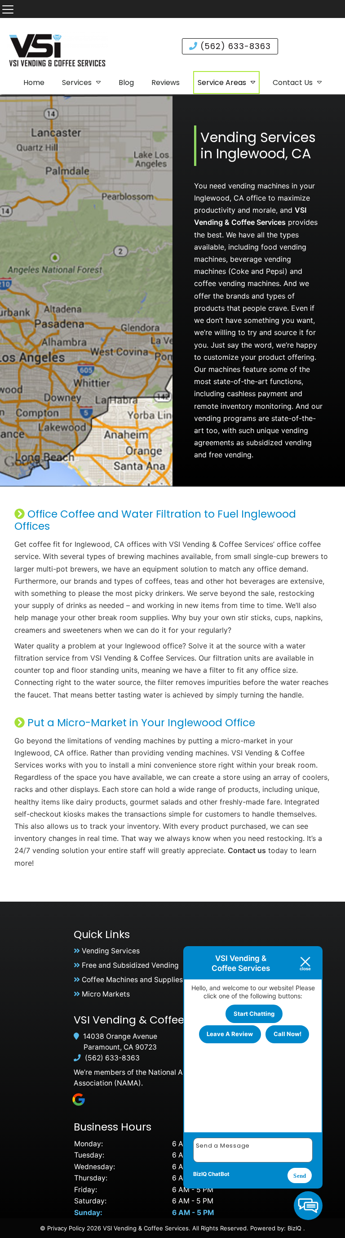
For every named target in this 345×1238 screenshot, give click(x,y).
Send (299, 1175)
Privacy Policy (66, 1228)
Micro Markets (106, 994)
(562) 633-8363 (234, 46)
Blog (126, 82)
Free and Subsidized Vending (130, 965)
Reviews (165, 82)
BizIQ (294, 1228)
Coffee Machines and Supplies (132, 979)
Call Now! (287, 1033)
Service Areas (222, 82)
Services (77, 82)
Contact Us (293, 82)
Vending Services (111, 951)
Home (33, 82)
